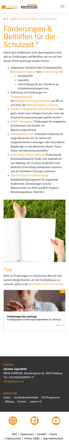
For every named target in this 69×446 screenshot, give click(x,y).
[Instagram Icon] (13, 420)
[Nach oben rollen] (58, 435)
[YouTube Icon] (56, 420)
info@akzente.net (14, 381)
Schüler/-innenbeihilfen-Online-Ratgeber (34, 109)
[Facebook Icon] (34, 420)
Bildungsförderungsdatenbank (32, 100)
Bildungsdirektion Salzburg (42, 105)
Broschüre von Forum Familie (46, 284)
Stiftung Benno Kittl (22, 134)
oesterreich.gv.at (51, 71)
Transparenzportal (21, 96)
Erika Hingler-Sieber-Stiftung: (28, 154)
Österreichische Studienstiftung (29, 175)
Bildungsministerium (24, 71)
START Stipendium (21, 121)
